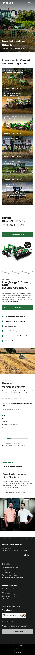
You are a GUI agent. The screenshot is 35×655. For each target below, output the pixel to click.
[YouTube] (31, 555)
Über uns (17, 307)
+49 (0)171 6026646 (12, 424)
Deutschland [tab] (6, 398)
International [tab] (16, 398)
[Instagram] (28, 555)
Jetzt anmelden (17, 631)
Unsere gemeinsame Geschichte (15, 492)
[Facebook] (25, 555)
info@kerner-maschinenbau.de (14, 577)
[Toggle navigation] (29, 3)
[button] (31, 439)
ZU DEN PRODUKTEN (17, 234)
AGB (17, 649)
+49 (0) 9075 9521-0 (11, 575)
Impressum (17, 651)
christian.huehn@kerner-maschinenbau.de (15, 427)
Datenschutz (17, 652)
